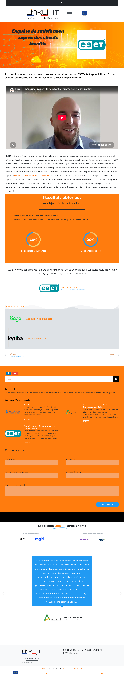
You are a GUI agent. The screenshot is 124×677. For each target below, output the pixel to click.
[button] (69, 13)
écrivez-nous (38, 663)
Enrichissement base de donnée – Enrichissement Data (98, 406)
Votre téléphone (73, 472)
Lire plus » (27, 419)
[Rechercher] (116, 379)
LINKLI (64, 668)
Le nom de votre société (16, 472)
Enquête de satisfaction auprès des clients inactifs (38, 37)
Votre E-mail (72, 459)
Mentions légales (75, 668)
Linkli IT (45, 668)
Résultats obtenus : (62, 197)
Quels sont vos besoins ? (17, 485)
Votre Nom (10, 459)
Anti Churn (29, 405)
